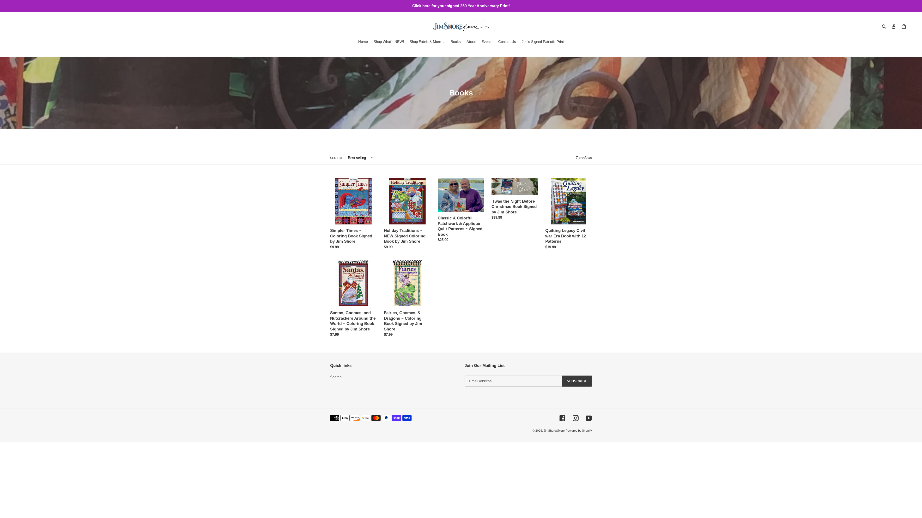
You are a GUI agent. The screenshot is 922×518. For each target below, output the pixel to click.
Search (335, 377)
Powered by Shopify (579, 430)
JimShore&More (554, 430)
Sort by (336, 158)
